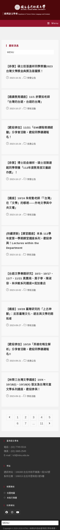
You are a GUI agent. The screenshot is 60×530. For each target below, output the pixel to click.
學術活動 (31, 108)
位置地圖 (11, 493)
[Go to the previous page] (9, 417)
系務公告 (31, 144)
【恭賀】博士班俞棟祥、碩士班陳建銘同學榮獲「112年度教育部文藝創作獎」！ (29, 167)
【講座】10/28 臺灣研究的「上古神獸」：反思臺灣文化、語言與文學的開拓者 (29, 314)
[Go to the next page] (49, 423)
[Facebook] (6, 512)
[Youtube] (17, 512)
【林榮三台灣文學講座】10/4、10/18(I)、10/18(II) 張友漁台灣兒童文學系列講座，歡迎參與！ (28, 384)
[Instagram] (12, 512)
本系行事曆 (12, 498)
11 (41, 423)
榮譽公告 (31, 78)
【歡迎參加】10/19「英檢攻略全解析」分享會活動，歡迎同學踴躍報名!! (28, 349)
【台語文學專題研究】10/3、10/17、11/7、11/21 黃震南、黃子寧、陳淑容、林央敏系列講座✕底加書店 (30, 278)
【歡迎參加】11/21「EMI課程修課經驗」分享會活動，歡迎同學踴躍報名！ (29, 132)
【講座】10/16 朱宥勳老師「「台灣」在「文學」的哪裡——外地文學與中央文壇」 (29, 203)
